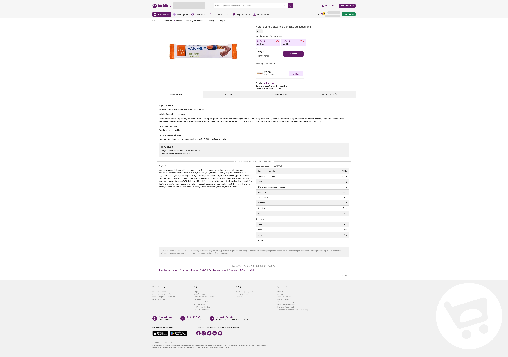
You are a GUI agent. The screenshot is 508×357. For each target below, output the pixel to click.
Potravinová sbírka (201, 302)
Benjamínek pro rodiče (161, 294)
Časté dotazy (199, 294)
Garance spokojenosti (245, 291)
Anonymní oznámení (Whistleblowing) (293, 310)
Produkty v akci (242, 294)
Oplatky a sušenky (217, 270)
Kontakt (280, 291)
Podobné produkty (279, 94)
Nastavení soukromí (285, 307)
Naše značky (241, 297)
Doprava (197, 291)
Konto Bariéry (199, 304)
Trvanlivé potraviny (168, 270)
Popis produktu (177, 94)
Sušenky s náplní (247, 270)
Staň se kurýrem (284, 297)
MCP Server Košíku (202, 307)
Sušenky (233, 270)
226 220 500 (193, 317)
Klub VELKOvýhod (159, 291)
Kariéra (280, 294)
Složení (228, 94)
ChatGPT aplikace (201, 310)
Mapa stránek (283, 299)
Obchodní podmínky (285, 302)
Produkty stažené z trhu (204, 297)
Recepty (197, 299)
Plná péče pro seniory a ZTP (164, 297)
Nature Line (269, 83)
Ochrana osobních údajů (287, 304)
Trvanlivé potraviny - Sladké (193, 270)
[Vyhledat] (290, 5)
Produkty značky (330, 94)
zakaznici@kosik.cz (226, 317)
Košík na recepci (159, 299)
